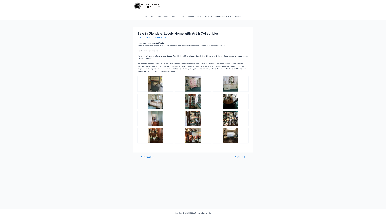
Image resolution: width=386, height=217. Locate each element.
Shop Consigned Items (223, 16)
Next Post (240, 157)
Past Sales (208, 16)
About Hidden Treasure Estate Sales (171, 16)
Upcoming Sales (194, 16)
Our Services (149, 16)
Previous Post (147, 157)
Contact (238, 16)
